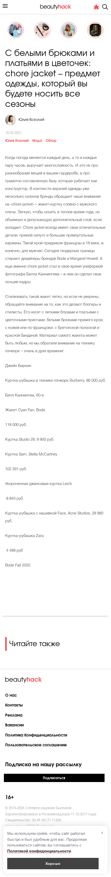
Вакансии (14, 725)
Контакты (14, 705)
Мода (37, 141)
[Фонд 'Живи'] (96, 7)
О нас (11, 695)
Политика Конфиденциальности (36, 735)
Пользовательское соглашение (36, 745)
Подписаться (54, 778)
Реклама (13, 715)
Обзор (51, 141)
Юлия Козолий (17, 141)
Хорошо (52, 863)
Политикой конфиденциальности (39, 850)
